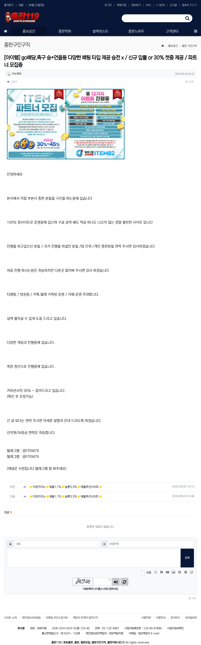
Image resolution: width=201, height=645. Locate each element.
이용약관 (146, 617)
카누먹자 (16, 73)
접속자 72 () (189, 5)
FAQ (148, 5)
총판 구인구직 (189, 46)
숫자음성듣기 (116, 582)
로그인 (108, 5)
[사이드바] (195, 31)
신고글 (173, 5)
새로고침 (124, 582)
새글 (21, 5)
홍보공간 (173, 46)
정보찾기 (136, 5)
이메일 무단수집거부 (57, 617)
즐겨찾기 (9, 5)
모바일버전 (191, 617)
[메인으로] (5, 31)
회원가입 (121, 5)
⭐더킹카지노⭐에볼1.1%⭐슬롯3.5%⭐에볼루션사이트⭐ (65, 487)
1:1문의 (160, 5)
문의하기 (175, 617)
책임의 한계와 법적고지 (85, 617)
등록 (187, 557)
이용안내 (160, 617)
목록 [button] (191, 81)
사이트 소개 (10, 617)
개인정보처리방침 (31, 617)
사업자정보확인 (175, 628)
